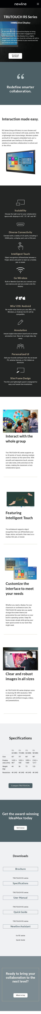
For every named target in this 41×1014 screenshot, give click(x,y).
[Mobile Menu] (38, 4)
